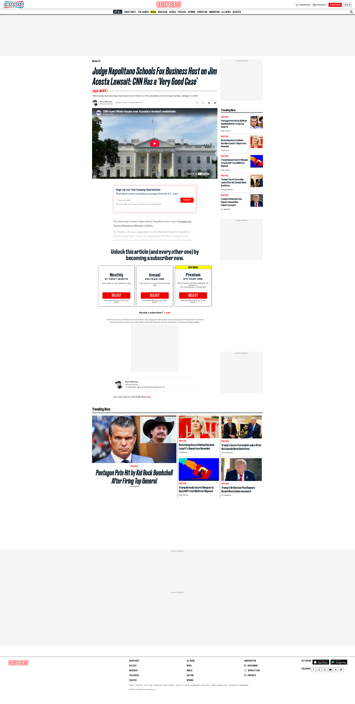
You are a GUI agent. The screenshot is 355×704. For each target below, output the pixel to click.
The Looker (143, 12)
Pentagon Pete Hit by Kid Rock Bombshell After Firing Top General (134, 476)
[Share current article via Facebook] (197, 102)
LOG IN (347, 5)
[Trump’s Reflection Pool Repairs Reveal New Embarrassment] (256, 206)
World (189, 670)
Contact (139, 685)
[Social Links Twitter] (319, 670)
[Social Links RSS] (336, 670)
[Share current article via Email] (209, 102)
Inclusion (205, 685)
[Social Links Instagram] (325, 670)
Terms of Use (145, 204)
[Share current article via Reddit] (215, 102)
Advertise (158, 685)
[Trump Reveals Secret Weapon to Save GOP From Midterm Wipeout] (256, 167)
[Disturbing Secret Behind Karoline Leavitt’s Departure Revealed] (256, 147)
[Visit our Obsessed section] (22, 5)
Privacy (172, 685)
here (149, 396)
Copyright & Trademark (238, 685)
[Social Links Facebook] (313, 670)
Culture (190, 675)
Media (153, 12)
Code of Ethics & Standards (188, 685)
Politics (182, 12)
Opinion (191, 12)
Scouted (237, 12)
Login (167, 312)
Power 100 (202, 12)
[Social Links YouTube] (330, 670)
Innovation (214, 12)
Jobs (151, 685)
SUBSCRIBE (335, 5)
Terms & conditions (218, 685)
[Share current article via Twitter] (203, 102)
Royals (172, 12)
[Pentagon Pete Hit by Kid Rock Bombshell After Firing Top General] (256, 127)
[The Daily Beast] (169, 5)
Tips (146, 685)
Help (166, 685)
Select (116, 295)
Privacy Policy (157, 204)
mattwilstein (131, 387)
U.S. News (226, 12)
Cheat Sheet (130, 12)
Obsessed (162, 12)
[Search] (351, 12)
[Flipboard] (341, 670)
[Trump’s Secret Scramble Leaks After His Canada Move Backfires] (256, 186)
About (131, 685)
